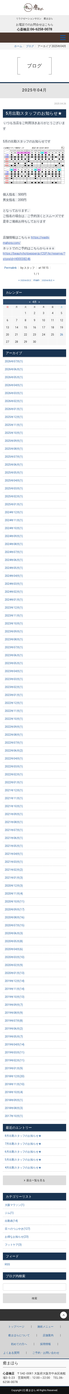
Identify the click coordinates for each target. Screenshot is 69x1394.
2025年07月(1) (14, 456)
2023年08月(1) (14, 639)
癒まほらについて (19, 1335)
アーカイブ (14, 353)
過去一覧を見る (35, 1180)
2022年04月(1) (14, 758)
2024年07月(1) (14, 552)
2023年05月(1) (14, 663)
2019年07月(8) (14, 1020)
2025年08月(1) (14, 448)
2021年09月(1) (14, 814)
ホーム (18, 46)
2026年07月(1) (14, 361)
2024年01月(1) (14, 599)
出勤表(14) (11, 1220)
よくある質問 (11, 1352)
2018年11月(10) (14, 1084)
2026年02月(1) (14, 401)
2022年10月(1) (14, 718)
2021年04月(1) (14, 853)
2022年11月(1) (14, 710)
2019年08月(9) (14, 1012)
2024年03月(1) (14, 583)
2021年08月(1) (14, 822)
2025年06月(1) (14, 464)
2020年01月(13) (14, 973)
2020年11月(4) (14, 893)
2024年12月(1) (14, 512)
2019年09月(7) (14, 1004)
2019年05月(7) (14, 1036)
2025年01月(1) (14, 504)
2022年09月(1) (14, 726)
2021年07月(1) (14, 830)
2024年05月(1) (14, 567)
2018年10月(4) (14, 1092)
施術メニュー (45, 1326)
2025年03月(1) (14, 488)
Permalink (10, 267)
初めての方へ (19, 1344)
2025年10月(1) (14, 432)
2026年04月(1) (14, 385)
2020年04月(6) (14, 949)
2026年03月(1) (14, 393)
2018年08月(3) (14, 1108)
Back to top (34, 1315)
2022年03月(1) (14, 766)
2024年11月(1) (14, 520)
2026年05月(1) (14, 377)
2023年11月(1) (14, 615)
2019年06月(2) (14, 1028)
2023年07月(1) (14, 647)
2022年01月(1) (14, 782)
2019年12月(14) (14, 980)
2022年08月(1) (14, 734)
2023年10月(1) (14, 623)
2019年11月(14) (14, 988)
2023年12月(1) (14, 607)
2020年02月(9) (14, 965)
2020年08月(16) (14, 917)
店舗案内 (48, 1335)
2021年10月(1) (14, 806)
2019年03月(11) (14, 1052)
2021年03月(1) (14, 861)
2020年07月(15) (14, 925)
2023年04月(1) (14, 671)
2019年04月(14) (14, 1044)
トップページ (16, 1326)
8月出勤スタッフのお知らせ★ (23, 1135)
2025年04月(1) (14, 480)
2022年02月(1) (14, 774)
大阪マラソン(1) (14, 1204)
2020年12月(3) (14, 885)
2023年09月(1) (14, 631)
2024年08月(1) (14, 544)
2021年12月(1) (14, 790)
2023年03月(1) (14, 679)
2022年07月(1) (14, 742)
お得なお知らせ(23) (17, 1236)
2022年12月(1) (14, 702)
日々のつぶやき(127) (17, 1228)
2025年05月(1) (14, 472)
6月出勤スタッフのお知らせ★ (23, 1151)
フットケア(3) (13, 1244)
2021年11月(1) (14, 798)
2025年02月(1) (14, 496)
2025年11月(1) (14, 424)
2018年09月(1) (14, 1100)
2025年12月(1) (14, 416)
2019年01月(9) (14, 1068)
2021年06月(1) (14, 837)
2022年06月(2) (14, 750)
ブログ (30, 46)
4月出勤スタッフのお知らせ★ (23, 1167)
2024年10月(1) (14, 528)
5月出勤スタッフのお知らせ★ (23, 1159)
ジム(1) (9, 1212)
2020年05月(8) (14, 941)
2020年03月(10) (14, 957)
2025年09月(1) (14, 440)
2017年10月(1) (14, 1116)
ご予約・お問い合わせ (45, 1352)
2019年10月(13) (14, 996)
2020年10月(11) (14, 901)
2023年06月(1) (14, 655)
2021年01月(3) (14, 877)
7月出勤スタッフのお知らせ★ (23, 1143)
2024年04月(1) (14, 575)
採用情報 (45, 1344)
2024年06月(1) (14, 559)
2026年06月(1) (14, 369)
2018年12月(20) (14, 1076)
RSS (7, 1264)
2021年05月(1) (14, 845)
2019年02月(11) (14, 1060)
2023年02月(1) (14, 687)
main (36, 280)
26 (61, 334)
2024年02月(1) (14, 591)
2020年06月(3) (14, 933)
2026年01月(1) (14, 409)
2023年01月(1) (14, 695)
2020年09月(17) (14, 909)
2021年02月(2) (14, 869)
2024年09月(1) (14, 536)
